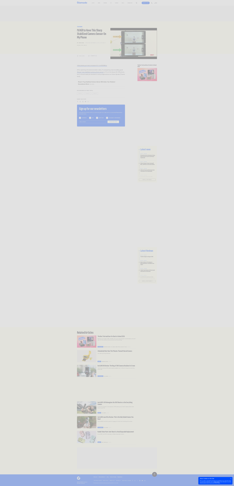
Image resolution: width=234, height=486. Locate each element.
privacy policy (216, 481)
